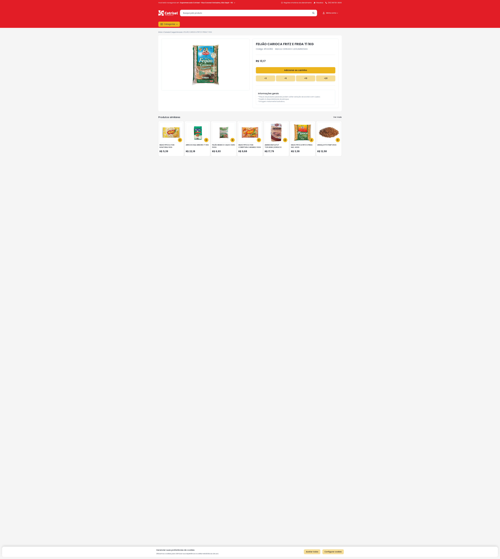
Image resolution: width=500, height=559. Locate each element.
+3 (265, 78)
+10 (305, 78)
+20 (325, 78)
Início (160, 32)
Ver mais (337, 117)
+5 (285, 78)
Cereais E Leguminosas (173, 32)
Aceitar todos (312, 551)
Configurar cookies (333, 551)
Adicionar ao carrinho (295, 70)
